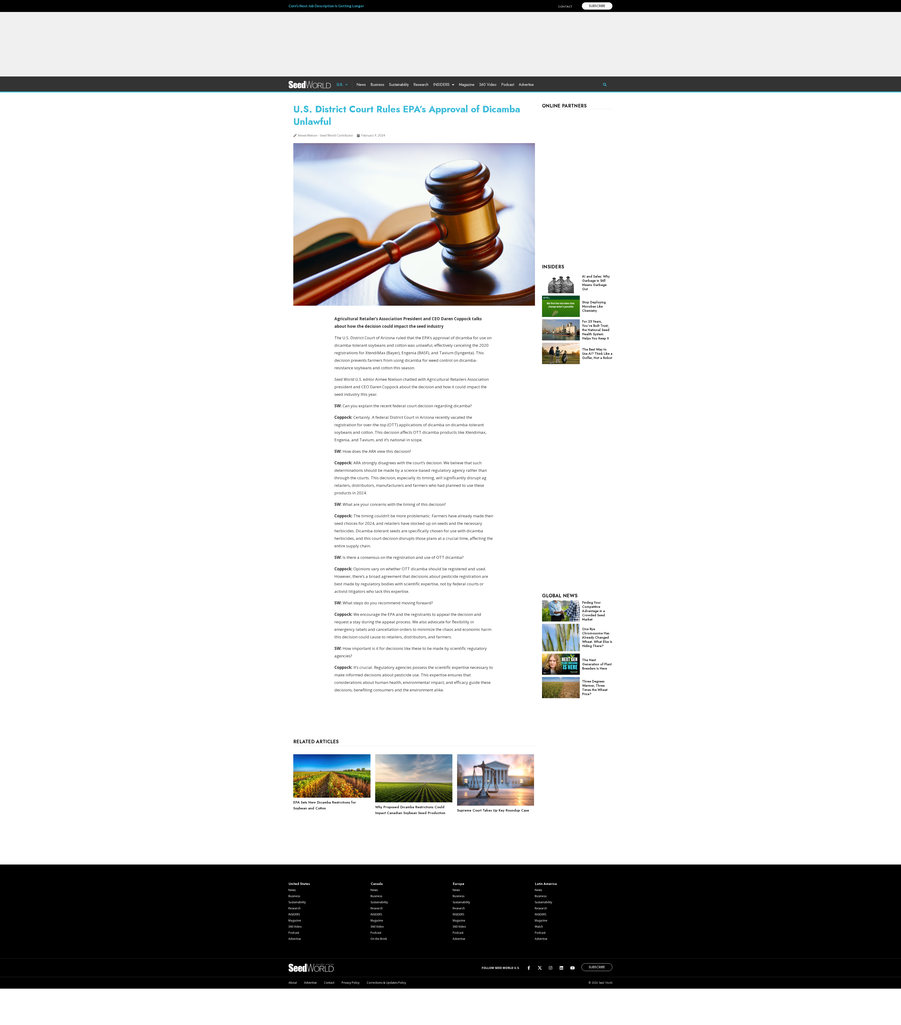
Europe (458, 883)
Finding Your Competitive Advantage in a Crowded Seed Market (593, 611)
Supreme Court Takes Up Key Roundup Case (493, 810)
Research (420, 84)
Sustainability (399, 84)
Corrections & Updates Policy (386, 983)
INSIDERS (441, 84)
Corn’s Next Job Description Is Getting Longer (326, 6)
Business (377, 84)
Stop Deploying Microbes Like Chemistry (594, 306)
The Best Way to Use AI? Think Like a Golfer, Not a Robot (597, 353)
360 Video (487, 84)
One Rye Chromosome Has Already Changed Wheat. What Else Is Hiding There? (597, 637)
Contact (329, 983)
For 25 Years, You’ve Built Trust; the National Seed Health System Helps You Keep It (595, 330)
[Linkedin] (561, 967)
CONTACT (565, 6)
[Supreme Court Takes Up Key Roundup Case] (495, 804)
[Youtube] (572, 967)
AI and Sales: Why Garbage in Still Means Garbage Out (596, 282)
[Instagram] (550, 967)
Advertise (526, 84)
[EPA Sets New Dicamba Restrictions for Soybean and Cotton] (331, 796)
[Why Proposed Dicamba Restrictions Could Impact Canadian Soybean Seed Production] (413, 801)
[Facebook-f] (528, 967)
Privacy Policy (350, 983)
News (361, 84)
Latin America (546, 883)
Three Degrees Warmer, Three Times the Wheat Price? (594, 687)
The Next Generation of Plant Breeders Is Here (597, 664)
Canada (377, 883)
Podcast (507, 84)
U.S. (340, 84)
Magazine (466, 84)
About (293, 983)
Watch (539, 927)
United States (299, 883)
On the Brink (378, 939)
